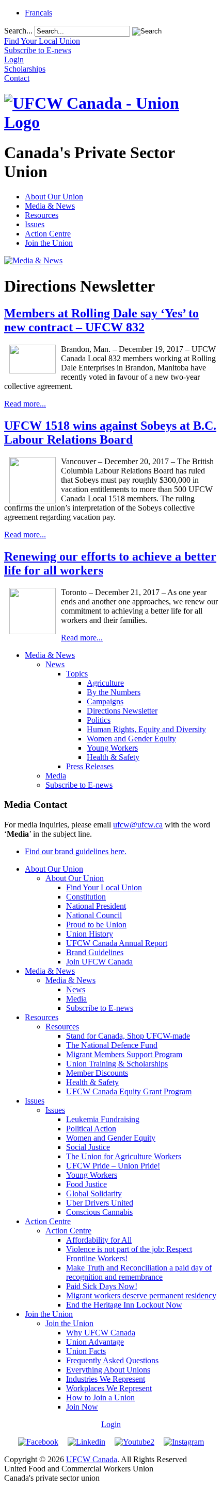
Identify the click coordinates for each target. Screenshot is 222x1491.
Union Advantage (95, 1341)
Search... (18, 30)
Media (55, 775)
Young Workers (112, 747)
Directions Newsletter (122, 710)
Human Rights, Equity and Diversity (146, 729)
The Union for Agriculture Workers (123, 1156)
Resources (41, 215)
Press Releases (90, 766)
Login (111, 1424)
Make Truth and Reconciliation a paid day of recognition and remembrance (139, 1272)
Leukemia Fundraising (102, 1119)
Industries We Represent (105, 1379)
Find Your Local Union (104, 887)
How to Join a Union (100, 1397)
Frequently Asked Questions (112, 1360)
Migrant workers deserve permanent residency (141, 1295)
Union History (89, 933)
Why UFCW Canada (100, 1332)
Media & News (50, 205)
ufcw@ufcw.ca (138, 824)
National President (96, 906)
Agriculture (105, 683)
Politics (98, 720)
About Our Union (54, 196)
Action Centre (48, 233)
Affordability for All (99, 1239)
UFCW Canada (91, 1459)
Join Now (82, 1406)
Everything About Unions (108, 1369)
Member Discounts (97, 1073)
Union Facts (86, 1351)
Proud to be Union (96, 924)
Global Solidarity (94, 1193)
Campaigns (105, 701)
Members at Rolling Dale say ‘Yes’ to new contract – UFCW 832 (101, 320)
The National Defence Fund (111, 1045)
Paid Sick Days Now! (101, 1286)
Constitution (86, 896)
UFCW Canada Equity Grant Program (129, 1091)
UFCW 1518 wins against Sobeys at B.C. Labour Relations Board (110, 432)
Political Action (91, 1128)
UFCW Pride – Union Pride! (113, 1165)
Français (38, 12)
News (55, 664)
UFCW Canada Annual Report (116, 943)
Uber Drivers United (99, 1202)
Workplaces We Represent (109, 1388)
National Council (94, 915)
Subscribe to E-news (79, 785)
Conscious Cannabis (99, 1212)
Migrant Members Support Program (124, 1054)
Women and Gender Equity (131, 738)
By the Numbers (113, 692)
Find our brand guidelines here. (75, 851)
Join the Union (49, 243)
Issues (34, 224)
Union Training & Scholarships (117, 1063)
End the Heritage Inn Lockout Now (124, 1304)
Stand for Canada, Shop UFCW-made (128, 1035)
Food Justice (86, 1184)
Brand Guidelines (94, 952)
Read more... (25, 403)
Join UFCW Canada (99, 961)
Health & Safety (113, 757)
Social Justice (88, 1147)
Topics (77, 673)
